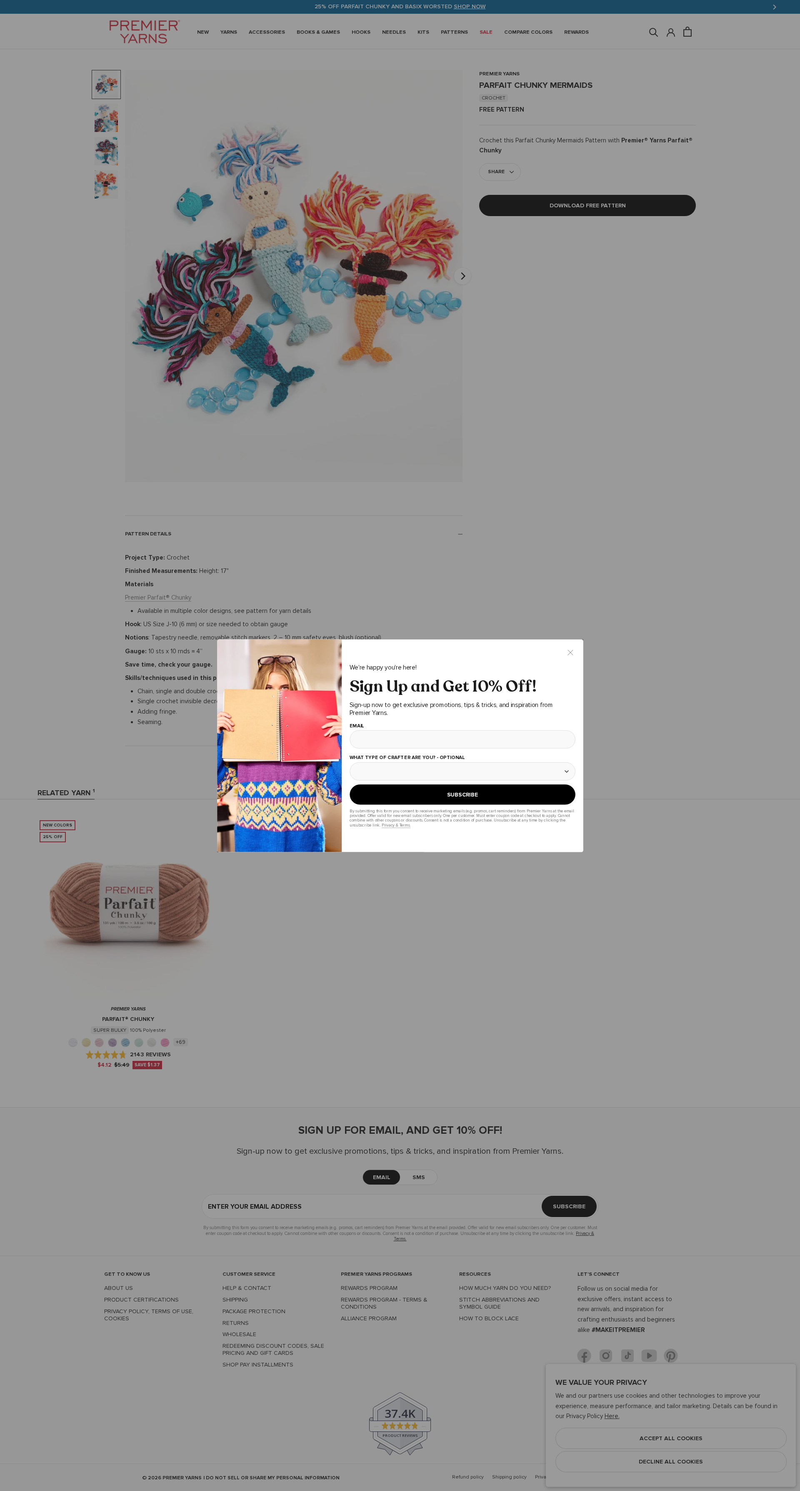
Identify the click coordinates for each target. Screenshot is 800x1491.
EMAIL (356, 726)
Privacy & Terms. (395, 825)
